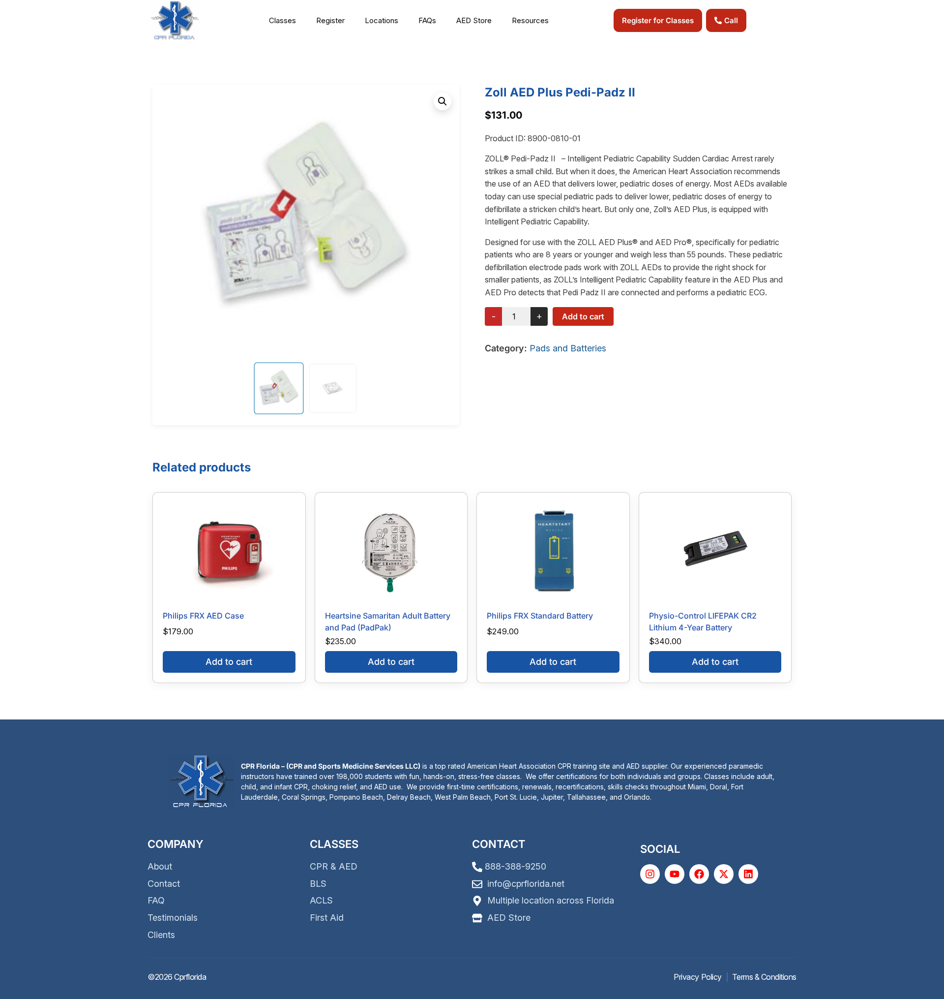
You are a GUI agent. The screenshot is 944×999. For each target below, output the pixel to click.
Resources (530, 20)
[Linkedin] (748, 874)
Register (330, 20)
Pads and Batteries (568, 348)
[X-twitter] (724, 874)
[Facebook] (699, 874)
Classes (282, 20)
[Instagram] (650, 874)
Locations (381, 20)
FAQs (427, 20)
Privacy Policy (697, 977)
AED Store (474, 20)
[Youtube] (674, 874)
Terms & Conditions (764, 977)
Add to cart (583, 316)
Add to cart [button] (229, 661)
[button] (287, 20)
